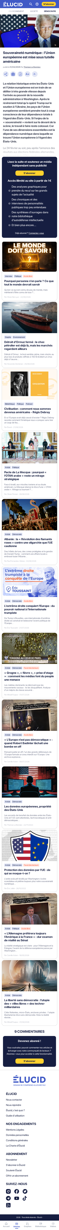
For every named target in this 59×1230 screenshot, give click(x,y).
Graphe (8, 337)
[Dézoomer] (35, 74)
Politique (18, 276)
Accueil (6, 1226)
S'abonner (29, 1061)
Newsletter (11, 1159)
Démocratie (50, 11)
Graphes (27, 1226)
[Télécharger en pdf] (20, 74)
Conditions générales (17, 1140)
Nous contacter (14, 1099)
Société (34, 11)
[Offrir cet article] (13, 74)
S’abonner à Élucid (15, 1165)
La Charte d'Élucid (15, 1145)
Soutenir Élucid (14, 1170)
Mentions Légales (15, 1129)
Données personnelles (17, 1135)
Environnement (16, 11)
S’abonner (29, 173)
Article (7, 467)
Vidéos (53, 1226)
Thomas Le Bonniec (32, 67)
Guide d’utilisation (15, 1115)
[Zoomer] (27, 74)
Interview (8, 276)
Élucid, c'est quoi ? (15, 1110)
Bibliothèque (10, 404)
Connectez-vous (36, 233)
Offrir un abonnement (17, 1175)
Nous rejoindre (13, 1105)
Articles (16, 1226)
